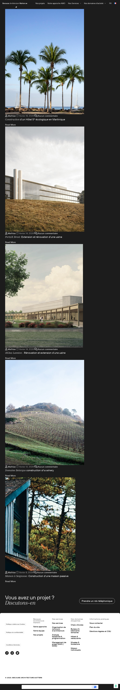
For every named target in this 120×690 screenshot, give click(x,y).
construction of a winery (29, 470)
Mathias (11, 116)
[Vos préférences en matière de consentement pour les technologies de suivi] (116, 686)
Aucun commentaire (47, 116)
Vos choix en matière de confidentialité (72, 687)
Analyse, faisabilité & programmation (58, 636)
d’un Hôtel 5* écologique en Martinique (35, 119)
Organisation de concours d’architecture (59, 629)
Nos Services (73, 3)
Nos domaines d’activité (93, 3)
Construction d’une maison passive (36, 576)
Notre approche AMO (56, 3)
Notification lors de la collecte (37, 687)
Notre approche (40, 627)
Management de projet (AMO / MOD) (59, 644)
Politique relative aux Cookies (15, 624)
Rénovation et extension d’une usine (35, 352)
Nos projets (40, 3)
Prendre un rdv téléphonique (97, 600)
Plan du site (95, 627)
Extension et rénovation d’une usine (33, 237)
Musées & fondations (75, 643)
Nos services (57, 623)
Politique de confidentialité (14, 632)
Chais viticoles (77, 625)
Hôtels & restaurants (76, 637)
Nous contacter (96, 623)
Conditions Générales (13, 645)
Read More (10, 124)
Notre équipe (38, 631)
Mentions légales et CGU (100, 631)
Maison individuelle (76, 649)
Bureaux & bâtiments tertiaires (75, 630)
